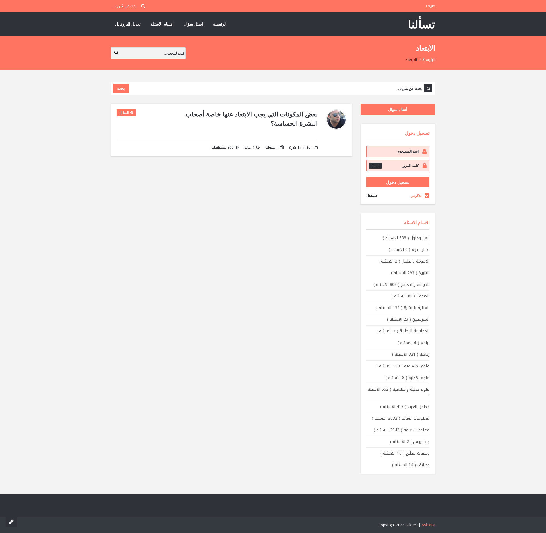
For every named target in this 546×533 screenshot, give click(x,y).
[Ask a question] (11, 521)
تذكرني (416, 195)
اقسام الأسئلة (162, 24)
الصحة (410, 296)
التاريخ (410, 273)
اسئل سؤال (193, 24)
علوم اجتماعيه (403, 366)
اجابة (249, 147)
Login (430, 5)
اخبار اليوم (409, 249)
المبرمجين (408, 319)
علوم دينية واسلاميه (398, 392)
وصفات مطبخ (404, 453)
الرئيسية (220, 24)
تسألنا (421, 24)
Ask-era (428, 524)
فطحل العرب (404, 407)
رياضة (410, 354)
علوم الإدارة (407, 378)
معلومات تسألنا (400, 418)
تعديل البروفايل (128, 24)
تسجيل (371, 195)
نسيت (375, 165)
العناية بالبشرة (301, 147)
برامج (413, 343)
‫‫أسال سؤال (397, 109)
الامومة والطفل (404, 261)
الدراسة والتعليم (401, 284)
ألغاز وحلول (406, 238)
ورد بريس (409, 441)
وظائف (410, 465)
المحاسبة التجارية (403, 331)
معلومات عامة (401, 430)
